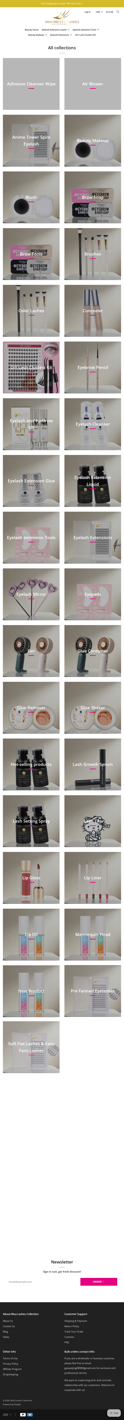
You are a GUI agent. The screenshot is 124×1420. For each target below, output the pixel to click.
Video (6, 1337)
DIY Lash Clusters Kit (85, 34)
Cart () (109, 11)
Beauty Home (31, 29)
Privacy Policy (10, 1363)
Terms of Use (10, 1358)
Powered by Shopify (12, 1404)
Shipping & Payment (75, 1320)
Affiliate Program (12, 1369)
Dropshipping (10, 1374)
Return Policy (71, 1326)
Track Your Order (73, 1331)
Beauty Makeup (36, 34)
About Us (8, 1320)
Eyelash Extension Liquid (54, 29)
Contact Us (9, 1326)
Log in (87, 11)
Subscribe (97, 1281)
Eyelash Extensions (59, 34)
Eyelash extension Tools (84, 29)
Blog (5, 1331)
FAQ (66, 1342)
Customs (69, 1337)
